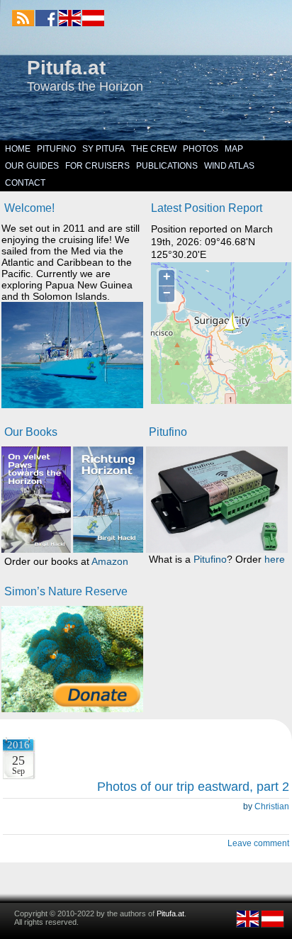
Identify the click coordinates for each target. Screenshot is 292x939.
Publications (167, 166)
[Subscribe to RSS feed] (23, 18)
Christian (271, 806)
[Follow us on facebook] (46, 18)
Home (17, 149)
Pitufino (56, 149)
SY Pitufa (103, 149)
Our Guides (32, 166)
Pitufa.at (66, 68)
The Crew (153, 149)
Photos (200, 149)
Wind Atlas (229, 166)
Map (234, 149)
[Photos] (72, 659)
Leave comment (258, 843)
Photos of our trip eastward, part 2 (193, 787)
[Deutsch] (92, 23)
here (274, 559)
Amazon (109, 561)
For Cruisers (97, 166)
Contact (25, 183)
